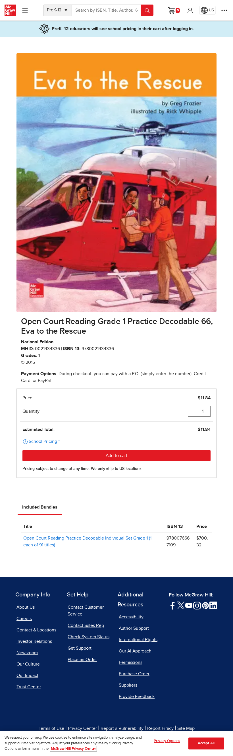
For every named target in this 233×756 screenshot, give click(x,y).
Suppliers (128, 685)
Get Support (79, 648)
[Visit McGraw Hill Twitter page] (181, 605)
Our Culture (28, 664)
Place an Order (82, 659)
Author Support (134, 628)
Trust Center (28, 687)
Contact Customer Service (86, 610)
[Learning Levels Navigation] (25, 10)
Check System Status (88, 637)
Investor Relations (34, 641)
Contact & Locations (36, 630)
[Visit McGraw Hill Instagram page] (197, 605)
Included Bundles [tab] (39, 507)
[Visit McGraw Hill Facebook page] (172, 605)
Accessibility (131, 617)
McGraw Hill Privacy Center (73, 749)
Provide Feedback (137, 696)
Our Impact (27, 675)
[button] (190, 10)
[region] (116, 743)
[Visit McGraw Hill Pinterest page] (205, 605)
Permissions (130, 662)
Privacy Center (82, 728)
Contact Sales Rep (86, 625)
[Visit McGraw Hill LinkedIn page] (213, 605)
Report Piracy (160, 728)
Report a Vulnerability (122, 728)
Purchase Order (134, 674)
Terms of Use (51, 728)
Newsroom (27, 652)
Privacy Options (167, 741)
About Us (25, 607)
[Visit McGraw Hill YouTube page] (189, 605)
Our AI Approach (135, 651)
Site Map (186, 728)
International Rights (138, 639)
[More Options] (224, 10)
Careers (24, 618)
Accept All (206, 743)
